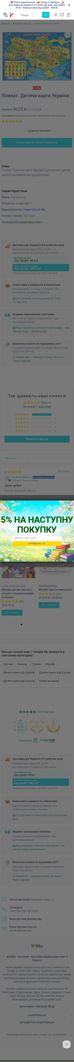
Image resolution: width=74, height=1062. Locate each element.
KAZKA (11, 15)
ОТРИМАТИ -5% (37, 543)
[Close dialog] (70, 504)
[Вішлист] (62, 15)
